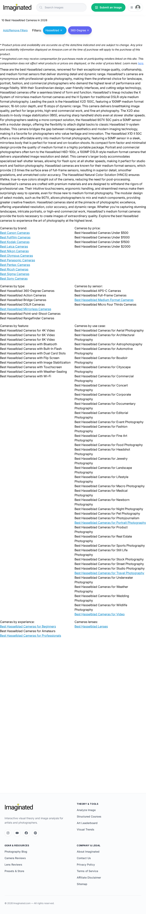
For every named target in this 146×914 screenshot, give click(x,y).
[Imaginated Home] (19, 807)
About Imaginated (88, 851)
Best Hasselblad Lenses (91, 626)
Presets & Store (14, 871)
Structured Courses (89, 816)
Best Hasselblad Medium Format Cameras (104, 300)
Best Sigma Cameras (14, 274)
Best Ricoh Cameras (14, 269)
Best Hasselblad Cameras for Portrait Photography (110, 523)
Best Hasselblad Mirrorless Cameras (25, 309)
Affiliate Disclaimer (89, 877)
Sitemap (82, 884)
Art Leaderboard (87, 823)
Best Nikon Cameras (14, 251)
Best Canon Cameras (15, 233)
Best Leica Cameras (14, 246)
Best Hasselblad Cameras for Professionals (30, 635)
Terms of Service (87, 871)
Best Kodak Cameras (14, 242)
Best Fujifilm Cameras (15, 237)
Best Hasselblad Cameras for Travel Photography (109, 573)
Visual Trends (85, 829)
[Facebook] (26, 833)
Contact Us (84, 858)
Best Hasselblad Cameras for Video (100, 614)
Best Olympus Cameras (16, 255)
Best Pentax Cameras (15, 265)
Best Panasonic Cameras (17, 260)
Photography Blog (16, 851)
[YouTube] (17, 833)
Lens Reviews (13, 864)
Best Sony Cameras (14, 278)
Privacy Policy (86, 864)
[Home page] (17, 7)
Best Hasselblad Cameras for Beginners (28, 626)
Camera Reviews (15, 858)
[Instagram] (8, 833)
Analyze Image (86, 810)
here (140, 63)
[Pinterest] (35, 833)
